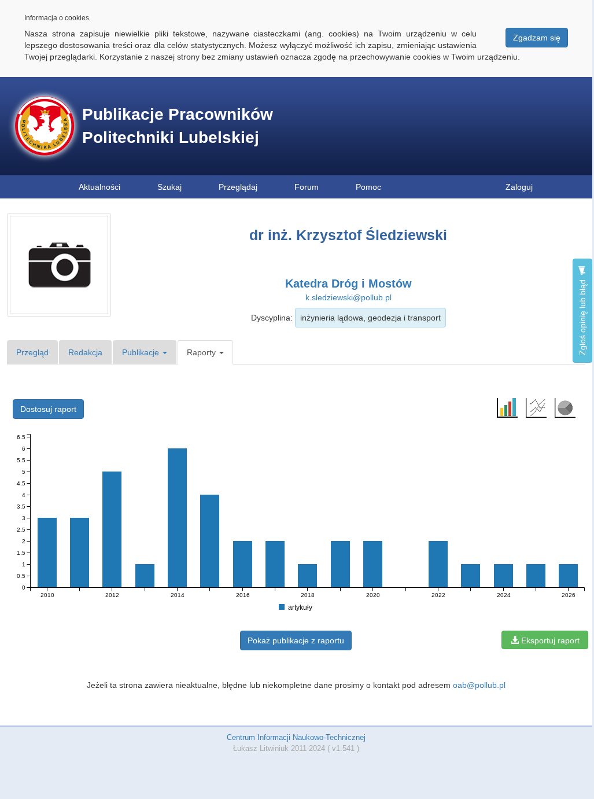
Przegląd (32, 352)
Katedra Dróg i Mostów (348, 283)
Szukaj (169, 187)
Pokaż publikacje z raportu (296, 640)
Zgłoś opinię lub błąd (582, 316)
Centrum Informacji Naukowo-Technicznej (296, 737)
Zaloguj (519, 187)
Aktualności (99, 187)
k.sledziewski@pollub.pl (348, 297)
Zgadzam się (536, 37)
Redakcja (85, 352)
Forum (306, 187)
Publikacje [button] (141, 352)
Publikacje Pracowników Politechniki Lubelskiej (177, 125)
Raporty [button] (202, 352)
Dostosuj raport (48, 409)
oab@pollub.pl (479, 685)
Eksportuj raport (549, 640)
